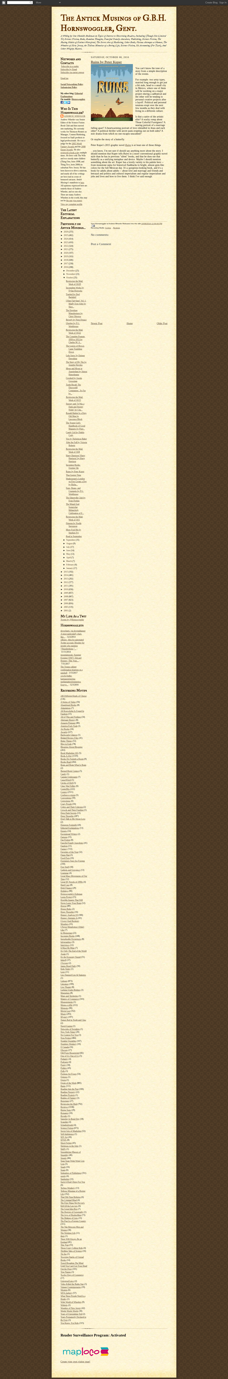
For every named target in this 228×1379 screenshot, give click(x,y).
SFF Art (64, 1137)
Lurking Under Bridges (70, 990)
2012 (66, 582)
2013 (66, 578)
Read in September (74, 536)
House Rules (66, 909)
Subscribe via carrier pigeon (72, 72)
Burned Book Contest (70, 771)
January (69, 568)
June (68, 550)
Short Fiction (66, 1143)
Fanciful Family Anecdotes (72, 843)
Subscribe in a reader (70, 66)
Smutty (64, 1158)
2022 (66, 246)
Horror (63, 906)
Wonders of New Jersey (71, 1308)
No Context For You (69, 1035)
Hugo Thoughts (67, 912)
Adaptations (66, 708)
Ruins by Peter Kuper (75, 471)
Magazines (65, 993)
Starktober (65, 1179)
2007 (66, 600)
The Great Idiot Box (69, 1209)
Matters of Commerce (70, 999)
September (71, 540)
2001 (66, 610)
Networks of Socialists (70, 1029)
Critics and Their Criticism (72, 807)
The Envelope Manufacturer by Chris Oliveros (74, 313)
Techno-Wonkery (68, 1188)
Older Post (162, 323)
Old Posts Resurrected (70, 1053)
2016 (66, 267)
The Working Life (68, 1233)
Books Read (66, 762)
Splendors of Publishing (71, 1173)
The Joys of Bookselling (71, 1215)
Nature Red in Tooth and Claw (73, 1020)
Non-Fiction (66, 1038)
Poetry (63, 1065)
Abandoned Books (68, 705)
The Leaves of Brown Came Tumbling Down (75, 349)
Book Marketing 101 (69, 753)
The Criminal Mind (69, 1200)
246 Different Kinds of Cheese (74, 696)
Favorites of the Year (69, 852)
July (68, 547)
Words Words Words (69, 1311)
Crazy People (66, 804)
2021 (66, 249)
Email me (64, 78)
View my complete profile (71, 204)
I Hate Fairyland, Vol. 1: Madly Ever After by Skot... (76, 304)
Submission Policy (69, 87)
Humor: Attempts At (69, 918)
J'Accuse (64, 963)
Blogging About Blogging (71, 747)
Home (130, 323)
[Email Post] (93, 226)
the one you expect (74, 200)
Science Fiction (67, 1128)
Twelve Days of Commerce (72, 1275)
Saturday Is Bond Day (70, 1119)
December (70, 270)
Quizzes (64, 1077)
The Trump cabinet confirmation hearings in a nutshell (71, 670)
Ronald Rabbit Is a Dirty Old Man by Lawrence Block (76, 416)
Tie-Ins (64, 1254)
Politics (64, 1068)
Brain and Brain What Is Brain (73, 765)
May (68, 554)
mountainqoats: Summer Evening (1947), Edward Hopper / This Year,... (71, 658)
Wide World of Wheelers (71, 1302)
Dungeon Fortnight (69, 825)
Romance (64, 1113)
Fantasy (64, 849)
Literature (65, 984)
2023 (66, 242)
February (70, 564)
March (69, 561)
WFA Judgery (66, 1293)
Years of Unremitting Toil (71, 1314)
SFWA (63, 1140)
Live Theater (66, 987)
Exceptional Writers (69, 834)
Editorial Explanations (70, 828)
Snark (63, 1167)
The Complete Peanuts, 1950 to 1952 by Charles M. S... (75, 339)
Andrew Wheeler (74, 116)
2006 (66, 603)
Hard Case (65, 885)
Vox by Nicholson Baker (76, 439)
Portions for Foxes (68, 1074)
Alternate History (68, 720)
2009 (66, 593)
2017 (66, 263)
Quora (63, 1080)
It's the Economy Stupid (71, 957)
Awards (64, 732)
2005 (66, 607)
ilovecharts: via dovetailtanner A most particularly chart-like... (73, 634)
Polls (63, 1071)
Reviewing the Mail (69, 1104)
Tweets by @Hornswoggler (72, 619)
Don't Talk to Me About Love (73, 819)
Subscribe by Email (69, 69)
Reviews (64, 1107)
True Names (66, 1272)
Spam (63, 1170)
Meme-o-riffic (66, 1005)
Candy (63, 774)
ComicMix (65, 789)
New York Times (68, 1032)
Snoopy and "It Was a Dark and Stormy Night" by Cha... (75, 407)
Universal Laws (67, 1281)
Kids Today (65, 969)
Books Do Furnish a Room (72, 759)
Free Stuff (65, 867)
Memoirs (64, 1008)
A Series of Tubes (68, 702)
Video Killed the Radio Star (72, 1284)
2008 (66, 596)
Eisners (64, 831)
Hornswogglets (78, 99)
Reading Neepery (68, 1092)
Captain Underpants (69, 777)
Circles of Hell (67, 783)
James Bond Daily (68, 966)
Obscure (64, 1050)
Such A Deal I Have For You (73, 1182)
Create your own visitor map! (75, 1361)
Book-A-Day (66, 756)
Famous (64, 837)
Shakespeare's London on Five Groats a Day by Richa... (76, 481)
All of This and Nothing (71, 717)
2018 (66, 260)
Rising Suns (66, 1110)
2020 (66, 253)
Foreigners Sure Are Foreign (73, 861)
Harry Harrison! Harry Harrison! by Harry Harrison (75, 458)
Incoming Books (68, 936)
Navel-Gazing (66, 1026)
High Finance (66, 888)
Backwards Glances (69, 735)
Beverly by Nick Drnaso (76, 320)
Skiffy (63, 1149)
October (70, 277)
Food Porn (65, 858)
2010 (66, 589)
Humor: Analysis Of (69, 915)
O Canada (65, 1047)
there (63, 1236)
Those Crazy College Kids (72, 1248)
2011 (66, 586)
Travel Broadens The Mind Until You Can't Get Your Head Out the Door (74, 1266)
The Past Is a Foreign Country (73, 1221)
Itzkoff (63, 960)
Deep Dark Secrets (68, 813)
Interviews (65, 945)
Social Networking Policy (72, 84)
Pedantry (64, 1059)
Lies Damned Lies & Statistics (73, 975)
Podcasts (64, 1062)
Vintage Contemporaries (71, 1287)
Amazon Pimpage (68, 723)
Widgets (64, 1305)
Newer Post (96, 323)
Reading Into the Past (70, 1089)
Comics (64, 792)
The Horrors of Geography (72, 1212)
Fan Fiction (65, 840)
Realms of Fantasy (68, 1098)
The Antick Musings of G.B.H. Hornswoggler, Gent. (113, 23)
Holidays (64, 891)
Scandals (64, 1122)
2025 (66, 235)
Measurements (67, 1002)
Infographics (66, 942)
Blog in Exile (66, 744)
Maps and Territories (69, 996)
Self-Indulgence (67, 1134)
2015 (66, 572)
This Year (65, 1245)
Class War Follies (68, 786)
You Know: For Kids (70, 1323)
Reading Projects (68, 1095)
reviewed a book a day (70, 152)
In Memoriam (66, 933)
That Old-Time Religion (71, 1197)
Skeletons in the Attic (69, 1146)
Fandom (64, 846)
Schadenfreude (67, 1125)
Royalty (64, 1116)
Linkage (64, 981)
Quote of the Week (68, 1083)
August (69, 543)
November (71, 274)
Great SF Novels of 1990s (72, 882)
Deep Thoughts (67, 816)
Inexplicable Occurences (71, 939)
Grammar (65, 873)
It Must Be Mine (68, 948)
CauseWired (66, 780)
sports (63, 1176)
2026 (66, 231)
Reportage (65, 1101)
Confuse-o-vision (68, 795)
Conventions (66, 798)
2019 (66, 256)
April (68, 557)
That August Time (73, 475)
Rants (63, 1086)
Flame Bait (65, 855)
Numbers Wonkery (69, 1044)
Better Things (66, 741)
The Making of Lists (69, 1218)
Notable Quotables (68, 1041)
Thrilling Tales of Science (71, 1251)
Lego (63, 972)
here (82, 182)
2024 (66, 239)
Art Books (65, 729)
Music (63, 1014)
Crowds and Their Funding (72, 810)
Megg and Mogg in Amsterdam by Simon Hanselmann (76, 371)
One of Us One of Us (70, 1056)
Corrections (65, 801)
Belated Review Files (69, 738)
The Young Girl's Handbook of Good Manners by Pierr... (75, 426)
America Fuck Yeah (69, 726)
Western (64, 1290)
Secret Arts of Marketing (71, 1131)
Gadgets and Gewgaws (70, 870)
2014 (66, 575)
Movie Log (65, 1011)
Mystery (64, 1017)
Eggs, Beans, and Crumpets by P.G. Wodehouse (75, 491)
